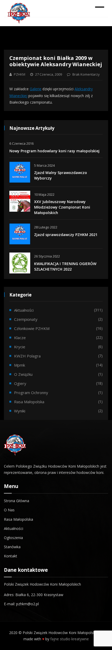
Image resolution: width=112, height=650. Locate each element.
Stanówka (12, 546)
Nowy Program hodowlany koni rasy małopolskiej (54, 150)
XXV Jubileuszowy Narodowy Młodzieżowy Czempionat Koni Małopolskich (62, 207)
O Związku (23, 374)
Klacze (20, 337)
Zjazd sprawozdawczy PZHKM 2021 (65, 234)
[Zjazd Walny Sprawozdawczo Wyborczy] (19, 172)
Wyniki (19, 410)
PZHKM (19, 74)
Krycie (19, 346)
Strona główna (16, 500)
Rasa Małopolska (18, 519)
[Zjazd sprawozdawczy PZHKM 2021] (19, 233)
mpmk (19, 365)
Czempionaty (26, 319)
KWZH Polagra (27, 355)
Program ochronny (31, 392)
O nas (9, 509)
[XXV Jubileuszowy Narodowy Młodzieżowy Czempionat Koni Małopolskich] (19, 201)
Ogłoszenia (13, 537)
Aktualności (24, 310)
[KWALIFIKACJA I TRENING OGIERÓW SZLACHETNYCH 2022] (19, 263)
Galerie (35, 88)
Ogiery (20, 383)
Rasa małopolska (29, 401)
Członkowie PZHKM (31, 328)
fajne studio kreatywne (69, 638)
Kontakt (10, 555)
